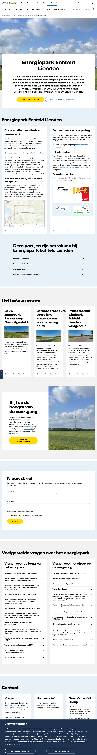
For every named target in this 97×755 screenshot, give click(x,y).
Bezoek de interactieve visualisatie (62, 99)
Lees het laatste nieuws (30, 99)
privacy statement (13, 744)
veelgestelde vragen (14, 707)
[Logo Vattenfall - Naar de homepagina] (9, 3)
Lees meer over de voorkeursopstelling (21, 231)
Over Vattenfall (52, 3)
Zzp (28, 3)
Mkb (33, 3)
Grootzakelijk (41, 3)
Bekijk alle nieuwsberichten (23, 440)
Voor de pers (91, 3)
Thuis (23, 3)
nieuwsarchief (29, 429)
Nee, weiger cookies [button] (61, 751)
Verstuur (15, 521)
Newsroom (81, 3)
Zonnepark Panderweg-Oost (33, 153)
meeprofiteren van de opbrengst (70, 167)
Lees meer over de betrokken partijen (69, 231)
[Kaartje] (24, 213)
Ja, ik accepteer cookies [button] (20, 751)
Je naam (10, 491)
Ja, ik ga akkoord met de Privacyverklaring (26, 515)
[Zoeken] (93, 9)
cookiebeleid (81, 742)
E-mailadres (11, 501)
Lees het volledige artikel (16, 374)
